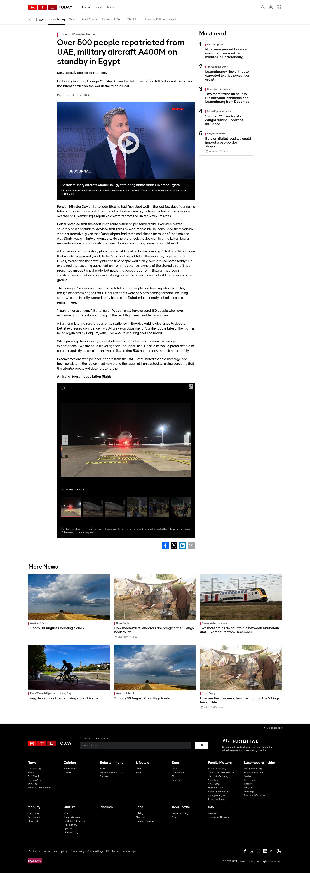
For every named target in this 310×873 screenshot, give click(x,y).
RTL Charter (112, 851)
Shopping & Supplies (218, 792)
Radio (111, 7)
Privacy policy (60, 851)
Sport (176, 762)
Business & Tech (112, 19)
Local (175, 769)
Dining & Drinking (253, 769)
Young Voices (70, 769)
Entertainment (111, 762)
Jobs (139, 807)
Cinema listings (71, 832)
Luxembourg (56, 19)
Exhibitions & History (74, 821)
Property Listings (180, 813)
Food (138, 769)
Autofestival (34, 817)
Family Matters (220, 762)
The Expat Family (217, 788)
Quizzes (104, 776)
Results (176, 780)
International (178, 773)
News (40, 19)
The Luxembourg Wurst (112, 773)
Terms (46, 851)
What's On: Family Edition (221, 773)
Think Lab (133, 19)
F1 (173, 776)
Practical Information (255, 795)
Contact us (34, 851)
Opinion (70, 762)
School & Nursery (217, 769)
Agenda (68, 829)
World (73, 19)
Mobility (34, 807)
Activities (213, 780)
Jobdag (139, 813)
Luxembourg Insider (259, 762)
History (248, 784)
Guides (247, 776)
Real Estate (181, 807)
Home (86, 7)
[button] (65, 440)
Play (98, 7)
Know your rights (216, 795)
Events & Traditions (254, 773)
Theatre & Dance (72, 817)
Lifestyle (142, 762)
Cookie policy (77, 851)
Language (249, 792)
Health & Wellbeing (218, 776)
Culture (70, 807)
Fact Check (89, 19)
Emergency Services (218, 817)
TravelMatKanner (217, 799)
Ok (202, 745)
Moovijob (140, 817)
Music (67, 813)
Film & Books (70, 825)
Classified (33, 821)
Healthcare (250, 780)
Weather (212, 813)
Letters (67, 773)
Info (211, 807)
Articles (176, 817)
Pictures (106, 807)
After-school (214, 784)
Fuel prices (33, 813)
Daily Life (249, 788)
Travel (139, 773)
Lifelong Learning (145, 821)
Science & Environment (160, 19)
